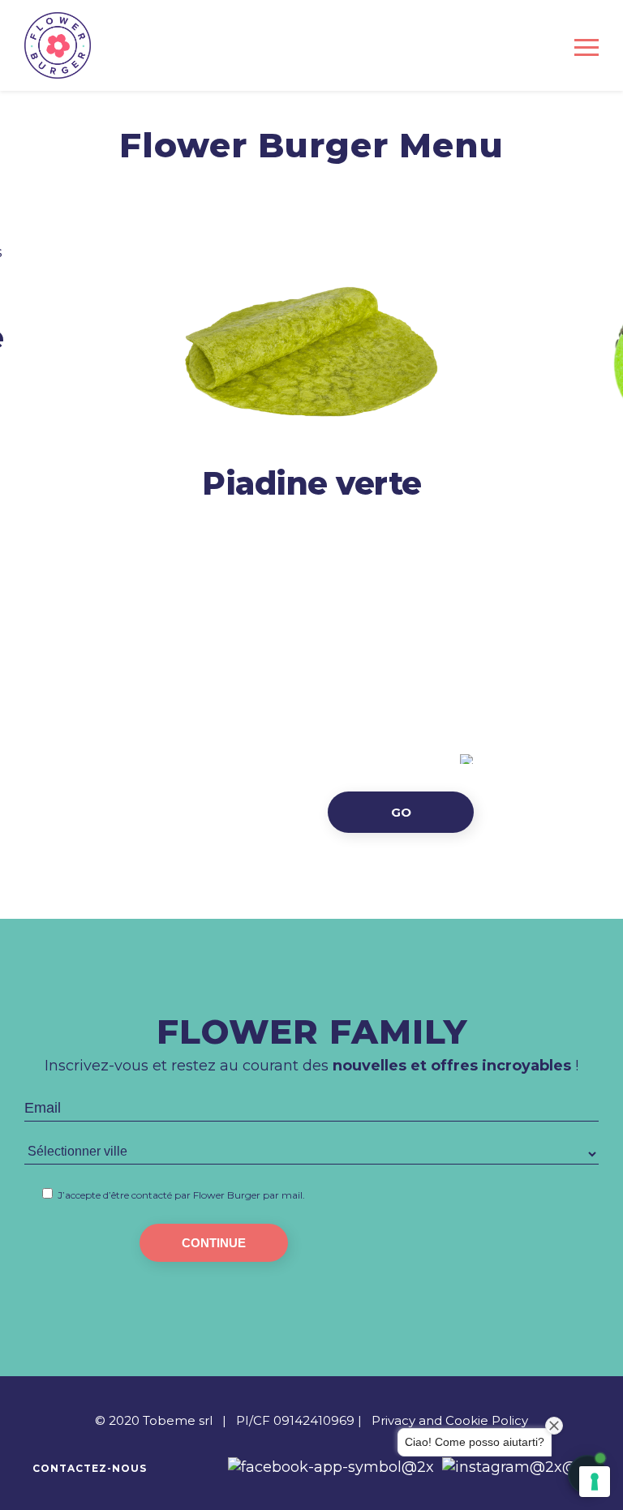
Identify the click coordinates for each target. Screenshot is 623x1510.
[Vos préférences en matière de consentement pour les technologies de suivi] (594, 1481)
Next (592, 388)
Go (401, 812)
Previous (30, 388)
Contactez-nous (89, 1468)
